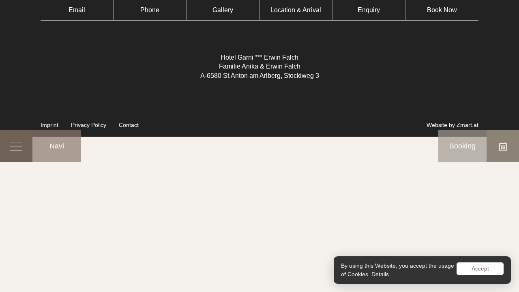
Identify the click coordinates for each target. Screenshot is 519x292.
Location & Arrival (295, 9)
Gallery (222, 9)
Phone (149, 9)
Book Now (442, 9)
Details (380, 274)
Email (77, 9)
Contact (129, 125)
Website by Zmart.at (452, 125)
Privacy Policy (88, 125)
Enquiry (369, 9)
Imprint (49, 125)
